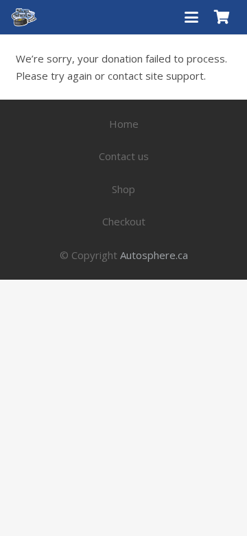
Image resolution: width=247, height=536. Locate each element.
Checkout (123, 221)
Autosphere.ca (154, 255)
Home (124, 124)
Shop (123, 189)
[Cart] (222, 17)
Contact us (124, 156)
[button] (191, 17)
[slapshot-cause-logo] (24, 17)
